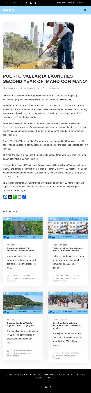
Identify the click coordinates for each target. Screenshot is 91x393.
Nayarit (76, 276)
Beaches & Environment (20, 276)
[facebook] (22, 3)
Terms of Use (14, 375)
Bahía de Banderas (64, 276)
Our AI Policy (75, 375)
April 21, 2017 (11, 88)
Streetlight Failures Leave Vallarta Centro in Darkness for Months (67, 325)
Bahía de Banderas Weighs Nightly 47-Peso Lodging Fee (20, 324)
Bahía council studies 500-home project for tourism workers (68, 249)
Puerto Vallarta (52, 88)
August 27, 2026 (14, 245)
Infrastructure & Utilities (67, 353)
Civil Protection (17, 278)
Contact (52, 378)
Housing (64, 281)
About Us (40, 378)
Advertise (80, 2)
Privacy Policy (32, 375)
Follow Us (71, 2)
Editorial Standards (55, 375)
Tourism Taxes (13, 356)
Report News (61, 2)
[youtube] (31, 3)
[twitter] (26, 3)
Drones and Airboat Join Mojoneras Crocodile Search (20, 249)
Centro (59, 356)
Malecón (66, 356)
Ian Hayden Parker (31, 88)
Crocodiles (30, 278)
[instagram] (35, 3)
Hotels (30, 353)
